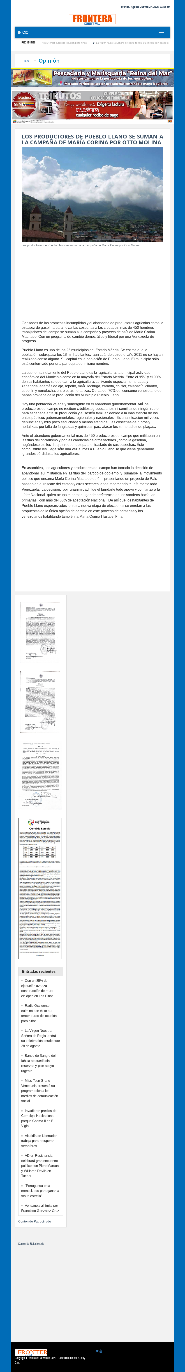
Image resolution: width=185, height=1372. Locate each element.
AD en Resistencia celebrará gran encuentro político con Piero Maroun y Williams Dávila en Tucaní (40, 1166)
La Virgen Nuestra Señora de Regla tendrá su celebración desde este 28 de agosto (118, 42)
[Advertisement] (92, 282)
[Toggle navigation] (161, 32)
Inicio (23, 32)
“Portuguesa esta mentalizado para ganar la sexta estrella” (40, 1191)
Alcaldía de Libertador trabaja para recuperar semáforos (39, 1141)
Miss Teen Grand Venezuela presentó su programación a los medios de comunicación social (39, 1091)
